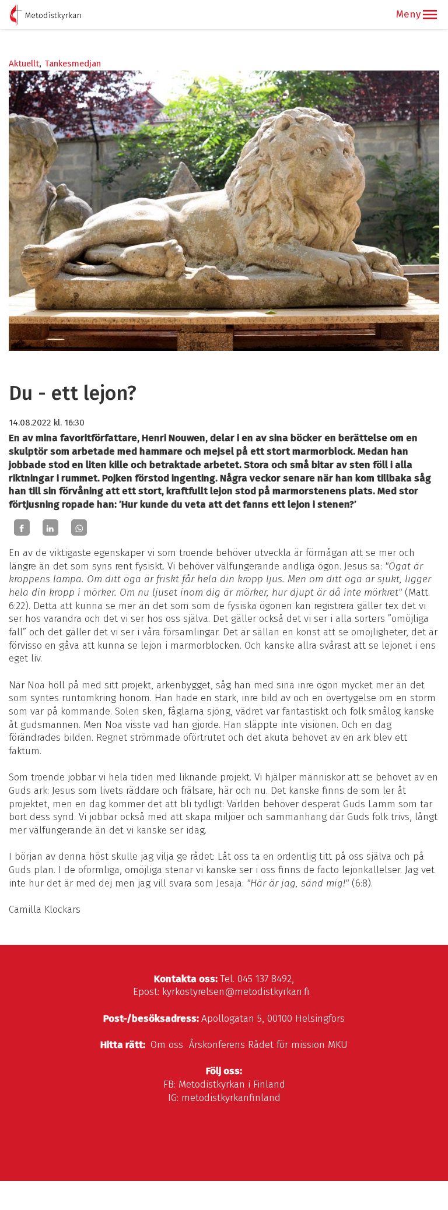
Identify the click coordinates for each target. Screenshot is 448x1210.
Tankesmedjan (72, 63)
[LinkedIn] (50, 527)
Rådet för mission (286, 1045)
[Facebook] (22, 527)
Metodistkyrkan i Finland (231, 1084)
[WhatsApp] (79, 527)
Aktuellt (24, 63)
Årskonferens (217, 1045)
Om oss (166, 1045)
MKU (338, 1045)
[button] (430, 14)
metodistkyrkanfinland (231, 1098)
